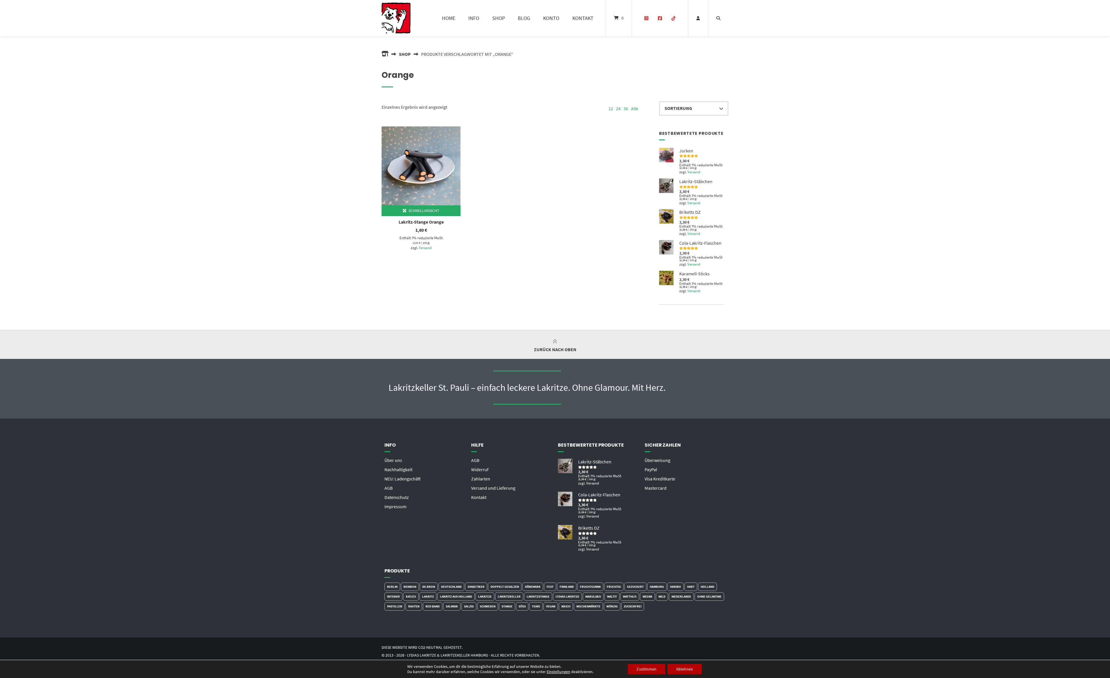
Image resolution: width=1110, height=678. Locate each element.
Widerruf (480, 469)
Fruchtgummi (590, 587)
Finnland (567, 587)
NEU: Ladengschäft (402, 479)
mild (661, 596)
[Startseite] (396, 18)
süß (522, 606)
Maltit (612, 596)
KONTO (551, 18)
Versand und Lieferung (493, 488)
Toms (536, 606)
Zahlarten (480, 479)
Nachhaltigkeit (398, 469)
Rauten (413, 606)
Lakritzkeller (509, 596)
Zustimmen (646, 669)
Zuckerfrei (632, 606)
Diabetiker (476, 587)
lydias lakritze (567, 596)
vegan (550, 606)
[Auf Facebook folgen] (659, 18)
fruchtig (614, 587)
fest (550, 587)
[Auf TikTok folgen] (673, 18)
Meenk (647, 596)
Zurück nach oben (555, 349)
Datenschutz (396, 497)
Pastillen (394, 606)
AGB (388, 488)
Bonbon (410, 587)
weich (565, 606)
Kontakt (478, 497)
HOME (448, 18)
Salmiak (452, 606)
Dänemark (533, 587)
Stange (507, 606)
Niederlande (681, 596)
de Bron (428, 587)
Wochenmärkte (588, 606)
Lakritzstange (538, 596)
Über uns (393, 460)
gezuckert (635, 587)
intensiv (393, 596)
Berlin (392, 587)
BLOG (524, 18)
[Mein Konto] (698, 18)
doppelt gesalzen (505, 587)
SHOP (498, 18)
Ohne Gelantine (709, 596)
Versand (425, 247)
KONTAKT (582, 18)
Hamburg (657, 587)
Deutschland (451, 587)
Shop (405, 54)
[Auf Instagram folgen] (646, 18)
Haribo (675, 587)
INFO (473, 18)
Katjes (411, 596)
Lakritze (485, 596)
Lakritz (428, 596)
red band (433, 606)
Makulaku (593, 596)
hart (691, 587)
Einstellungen (558, 671)
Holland (707, 587)
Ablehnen (684, 669)
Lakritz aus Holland (456, 596)
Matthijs (630, 596)
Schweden (487, 606)
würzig (612, 606)
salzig (469, 606)
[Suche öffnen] (718, 18)
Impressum (395, 506)
